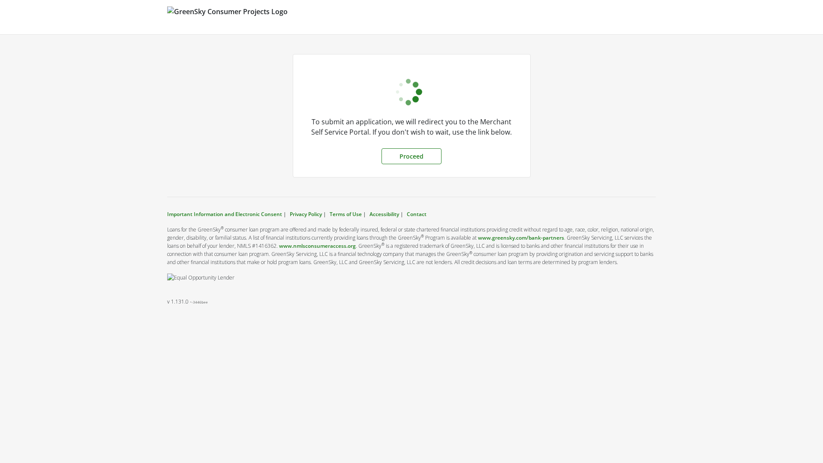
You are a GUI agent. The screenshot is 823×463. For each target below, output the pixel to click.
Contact (417, 214)
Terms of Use (346, 214)
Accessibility (384, 214)
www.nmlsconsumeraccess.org (317, 246)
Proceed (411, 156)
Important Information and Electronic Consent (225, 214)
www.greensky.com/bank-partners (521, 237)
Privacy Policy (306, 214)
